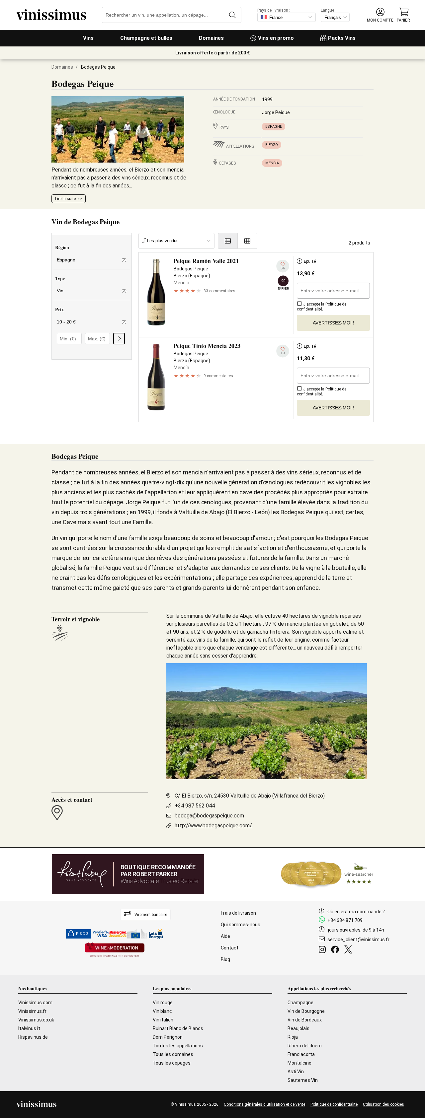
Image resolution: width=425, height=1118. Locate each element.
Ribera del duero (305, 1045)
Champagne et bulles (146, 38)
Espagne (273, 126)
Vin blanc (162, 1011)
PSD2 (82, 934)
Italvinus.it (29, 1028)
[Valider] (119, 338)
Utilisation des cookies (383, 1104)
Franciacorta (301, 1054)
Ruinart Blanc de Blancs (178, 1028)
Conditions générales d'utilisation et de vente (264, 1104)
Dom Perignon (168, 1037)
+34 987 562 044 (195, 806)
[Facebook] (336, 950)
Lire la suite (65, 198)
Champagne (300, 1002)
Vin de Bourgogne (306, 1011)
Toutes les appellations (178, 1045)
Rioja (293, 1037)
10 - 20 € (92, 321)
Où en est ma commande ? (356, 911)
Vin (92, 290)
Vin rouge (163, 1002)
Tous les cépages (172, 1063)
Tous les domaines (173, 1054)
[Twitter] (349, 950)
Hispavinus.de (33, 1037)
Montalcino (299, 1063)
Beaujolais (298, 1028)
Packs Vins (342, 38)
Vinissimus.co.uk (36, 1019)
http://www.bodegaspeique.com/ (213, 825)
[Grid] (247, 241)
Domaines (211, 38)
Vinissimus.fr (32, 1011)
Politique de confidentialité (334, 1104)
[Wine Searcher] (327, 874)
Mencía (272, 163)
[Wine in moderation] (114, 950)
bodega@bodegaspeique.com (209, 815)
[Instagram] (323, 950)
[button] (380, 15)
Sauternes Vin (303, 1080)
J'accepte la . (321, 307)
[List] (228, 241)
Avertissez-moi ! (333, 322)
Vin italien (163, 1019)
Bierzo (271, 145)
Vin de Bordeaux (305, 1019)
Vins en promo (276, 38)
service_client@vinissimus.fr (358, 939)
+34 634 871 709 (345, 920)
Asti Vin (296, 1071)
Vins (88, 38)
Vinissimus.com (35, 1002)
